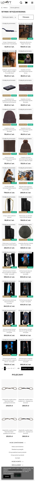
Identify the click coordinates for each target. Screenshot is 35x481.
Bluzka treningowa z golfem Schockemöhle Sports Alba (26, 188)
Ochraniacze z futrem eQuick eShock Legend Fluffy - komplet (9, 272)
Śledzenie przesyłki (17, 449)
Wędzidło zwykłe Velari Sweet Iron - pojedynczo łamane (25, 401)
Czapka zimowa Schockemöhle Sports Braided (9, 129)
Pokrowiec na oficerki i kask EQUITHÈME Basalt (9, 244)
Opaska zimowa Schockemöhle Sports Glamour (25, 129)
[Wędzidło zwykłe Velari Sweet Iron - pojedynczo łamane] (26, 388)
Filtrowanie (26, 17)
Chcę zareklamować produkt (17, 452)
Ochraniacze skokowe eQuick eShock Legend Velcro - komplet (9, 360)
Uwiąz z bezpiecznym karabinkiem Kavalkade (9, 43)
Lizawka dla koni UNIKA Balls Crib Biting (25, 244)
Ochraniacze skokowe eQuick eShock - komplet (9, 301)
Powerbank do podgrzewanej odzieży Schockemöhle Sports (9, 100)
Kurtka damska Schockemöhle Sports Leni (9, 188)
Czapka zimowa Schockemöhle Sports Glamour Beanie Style (25, 159)
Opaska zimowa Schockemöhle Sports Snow (25, 71)
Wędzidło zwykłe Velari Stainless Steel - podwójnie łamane (9, 401)
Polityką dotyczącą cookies (15, 470)
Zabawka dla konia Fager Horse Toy (25, 43)
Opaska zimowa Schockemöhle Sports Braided (25, 100)
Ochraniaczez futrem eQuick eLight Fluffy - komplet (9, 331)
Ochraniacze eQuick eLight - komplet (25, 300)
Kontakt (17, 458)
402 (19, 368)
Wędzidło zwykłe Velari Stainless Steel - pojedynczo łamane (9, 431)
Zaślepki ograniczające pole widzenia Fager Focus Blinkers (9, 71)
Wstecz (5, 7)
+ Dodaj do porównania (8, 23)
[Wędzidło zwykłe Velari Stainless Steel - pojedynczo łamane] (9, 419)
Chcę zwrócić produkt (17, 455)
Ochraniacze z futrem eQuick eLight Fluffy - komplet (25, 331)
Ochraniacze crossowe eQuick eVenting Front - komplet (25, 360)
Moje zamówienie (16, 442)
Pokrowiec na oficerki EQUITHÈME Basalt (25, 216)
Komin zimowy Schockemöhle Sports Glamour (9, 159)
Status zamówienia (17, 446)
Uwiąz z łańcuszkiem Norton (9, 216)
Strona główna (14, 7)
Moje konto (16, 461)
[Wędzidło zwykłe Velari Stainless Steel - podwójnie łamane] (9, 388)
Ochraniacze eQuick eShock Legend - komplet (25, 272)
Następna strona (26, 368)
